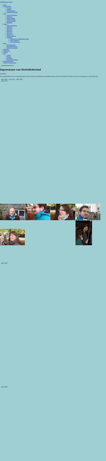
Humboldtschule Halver (6, 2)
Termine (5, 52)
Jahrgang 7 (9, 30)
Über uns (9, 7)
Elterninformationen (12, 46)
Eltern (4, 43)
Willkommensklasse (12, 25)
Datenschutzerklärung (12, 59)
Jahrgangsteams (11, 18)
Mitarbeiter (9, 22)
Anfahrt (9, 55)
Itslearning (6, 49)
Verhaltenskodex (11, 10)
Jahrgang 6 (9, 28)
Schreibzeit (9, 37)
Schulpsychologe (11, 21)
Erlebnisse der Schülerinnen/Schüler (19, 39)
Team (4, 13)
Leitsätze (9, 9)
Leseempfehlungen (15, 42)
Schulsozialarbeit (11, 19)
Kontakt (9, 56)
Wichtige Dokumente (12, 48)
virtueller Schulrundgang (9, 62)
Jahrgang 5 (9, 27)
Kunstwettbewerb (14, 40)
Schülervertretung (11, 36)
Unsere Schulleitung (12, 15)
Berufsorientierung (8, 61)
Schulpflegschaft (11, 45)
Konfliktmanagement (12, 12)
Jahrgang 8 (9, 31)
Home (5, 5)
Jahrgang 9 (9, 33)
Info (4, 54)
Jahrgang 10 (10, 34)
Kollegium (9, 16)
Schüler (5, 24)
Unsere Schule (7, 6)
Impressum (9, 58)
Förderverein (6, 51)
